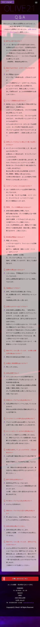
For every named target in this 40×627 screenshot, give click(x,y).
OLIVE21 (20, 8)
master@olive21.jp (28, 602)
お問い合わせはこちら (20, 578)
